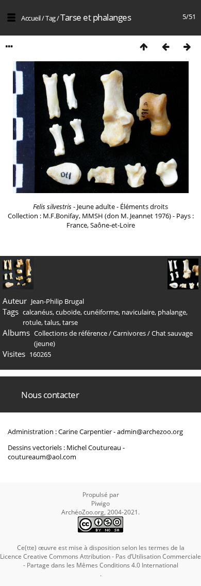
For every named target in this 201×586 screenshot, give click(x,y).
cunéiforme (101, 312)
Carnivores (129, 333)
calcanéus (38, 312)
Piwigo (100, 503)
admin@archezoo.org (150, 431)
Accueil (31, 18)
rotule (32, 322)
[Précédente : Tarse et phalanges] (165, 47)
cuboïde (68, 312)
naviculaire (138, 312)
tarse (70, 322)
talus (51, 322)
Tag (50, 18)
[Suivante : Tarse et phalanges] (187, 47)
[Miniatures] (144, 47)
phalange (172, 312)
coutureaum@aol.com (42, 456)
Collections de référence (70, 333)
